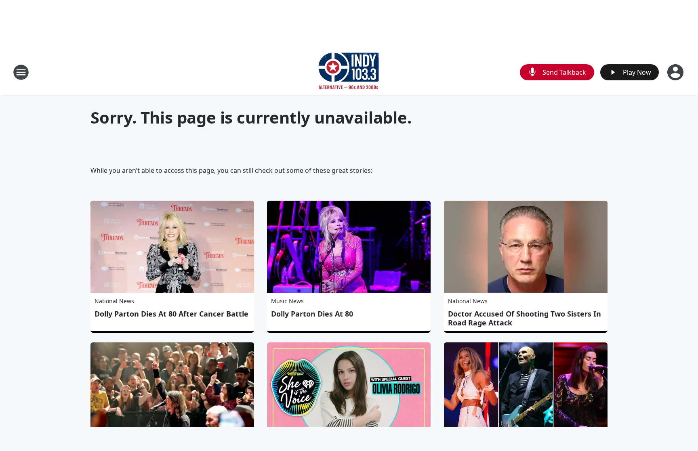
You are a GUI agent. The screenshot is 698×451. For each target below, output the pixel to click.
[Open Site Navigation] (21, 72)
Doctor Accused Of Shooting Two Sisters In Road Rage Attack (524, 318)
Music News (287, 301)
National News (114, 301)
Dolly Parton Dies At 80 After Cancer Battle (171, 313)
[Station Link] (349, 72)
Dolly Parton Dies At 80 (312, 313)
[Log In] (676, 72)
